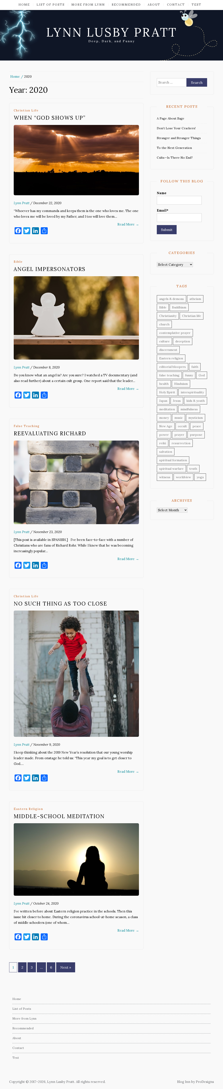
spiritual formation (173, 460)
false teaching (27, 426)
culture (164, 341)
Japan (163, 401)
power (164, 435)
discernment (168, 350)
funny (189, 375)
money (164, 418)
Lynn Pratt (21, 203)
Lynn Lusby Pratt (111, 32)
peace (197, 426)
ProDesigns (205, 1082)
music (178, 418)
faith (194, 367)
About (154, 4)
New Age (165, 426)
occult (182, 426)
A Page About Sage (170, 118)
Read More (128, 224)
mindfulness (189, 409)
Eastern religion (28, 809)
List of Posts (51, 4)
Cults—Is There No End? (175, 158)
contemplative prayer (175, 333)
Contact (176, 4)
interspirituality (192, 392)
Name (161, 193)
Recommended (126, 4)
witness (164, 477)
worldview (183, 477)
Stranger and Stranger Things (179, 138)
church (164, 324)
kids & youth (195, 401)
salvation (165, 452)
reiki (162, 443)
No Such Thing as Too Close (60, 603)
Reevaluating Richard (50, 433)
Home (24, 4)
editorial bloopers (172, 367)
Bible (18, 262)
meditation (167, 409)
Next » (65, 967)
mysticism (195, 418)
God (202, 375)
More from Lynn (88, 4)
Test (196, 4)
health (164, 384)
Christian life (26, 110)
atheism (195, 299)
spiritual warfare (171, 469)
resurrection (181, 443)
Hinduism (181, 384)
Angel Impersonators (50, 269)
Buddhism (179, 307)
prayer (179, 435)
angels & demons (171, 299)
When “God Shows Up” (50, 117)
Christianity (167, 316)
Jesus (177, 401)
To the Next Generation (174, 148)
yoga (200, 477)
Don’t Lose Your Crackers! (176, 128)
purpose (196, 435)
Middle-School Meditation (59, 816)
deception (182, 341)
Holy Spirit (167, 392)
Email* (162, 210)
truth (193, 469)
